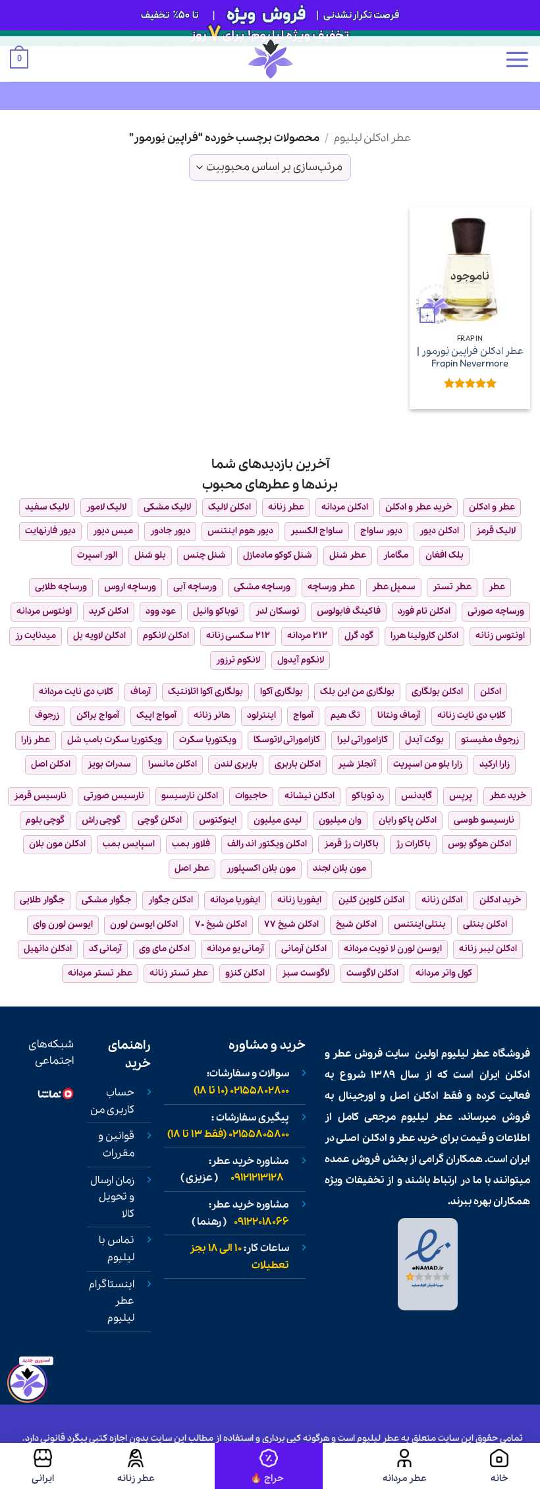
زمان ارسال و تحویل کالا (112, 1197)
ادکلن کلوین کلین (371, 900)
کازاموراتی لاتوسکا (287, 740)
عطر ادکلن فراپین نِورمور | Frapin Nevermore (470, 357)
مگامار (395, 555)
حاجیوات (251, 796)
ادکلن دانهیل (48, 949)
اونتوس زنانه (500, 635)
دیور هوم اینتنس (240, 531)
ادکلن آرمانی (304, 949)
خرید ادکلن (500, 900)
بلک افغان (444, 555)
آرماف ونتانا (398, 715)
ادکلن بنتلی (485, 924)
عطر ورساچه (331, 587)
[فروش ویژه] (269, 1466)
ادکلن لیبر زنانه (488, 949)
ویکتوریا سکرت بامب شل (114, 740)
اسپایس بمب (129, 844)
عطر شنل (347, 555)
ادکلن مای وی (164, 949)
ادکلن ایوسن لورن (144, 924)
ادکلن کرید (108, 611)
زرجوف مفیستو (490, 740)
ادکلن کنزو (245, 973)
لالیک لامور (106, 507)
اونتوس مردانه (44, 611)
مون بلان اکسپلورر (261, 868)
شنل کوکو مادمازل (277, 555)
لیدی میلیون (278, 820)
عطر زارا (35, 740)
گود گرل (358, 635)
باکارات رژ (413, 844)
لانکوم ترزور (238, 660)
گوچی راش (101, 820)
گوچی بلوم (45, 820)
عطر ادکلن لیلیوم (372, 138)
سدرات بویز (109, 764)
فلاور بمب (191, 844)
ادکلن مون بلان (57, 844)
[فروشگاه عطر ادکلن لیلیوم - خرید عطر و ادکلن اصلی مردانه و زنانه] (270, 59)
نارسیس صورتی (114, 796)
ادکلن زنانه (441, 900)
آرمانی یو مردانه (235, 949)
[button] (517, 59)
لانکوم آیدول (300, 660)
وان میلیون (340, 820)
